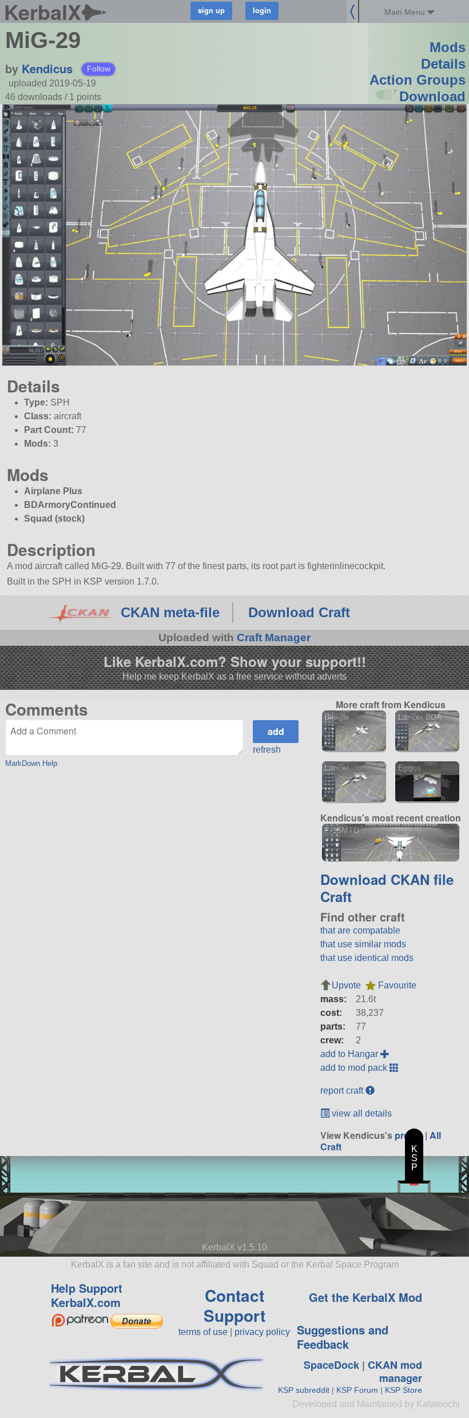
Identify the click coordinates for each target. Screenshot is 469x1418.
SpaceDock (331, 1364)
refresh (267, 749)
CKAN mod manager (395, 1371)
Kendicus (47, 68)
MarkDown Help (31, 763)
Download (432, 96)
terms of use (203, 1332)
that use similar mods (363, 944)
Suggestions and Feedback (342, 1336)
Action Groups (417, 80)
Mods (448, 47)
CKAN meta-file (170, 612)
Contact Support (234, 1305)
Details (443, 64)
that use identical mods (367, 958)
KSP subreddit (303, 1390)
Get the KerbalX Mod (365, 1297)
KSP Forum (357, 1390)
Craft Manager (274, 637)
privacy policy (262, 1332)
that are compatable (360, 930)
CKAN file (422, 879)
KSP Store (403, 1390)
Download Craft (299, 612)
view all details (360, 1113)
